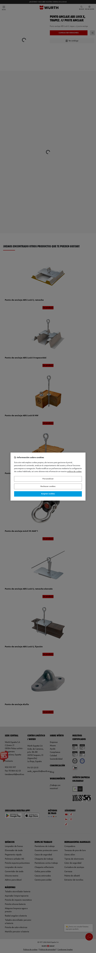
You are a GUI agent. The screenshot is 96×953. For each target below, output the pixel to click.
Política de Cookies (74, 472)
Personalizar (48, 479)
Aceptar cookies (48, 494)
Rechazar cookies (48, 486)
